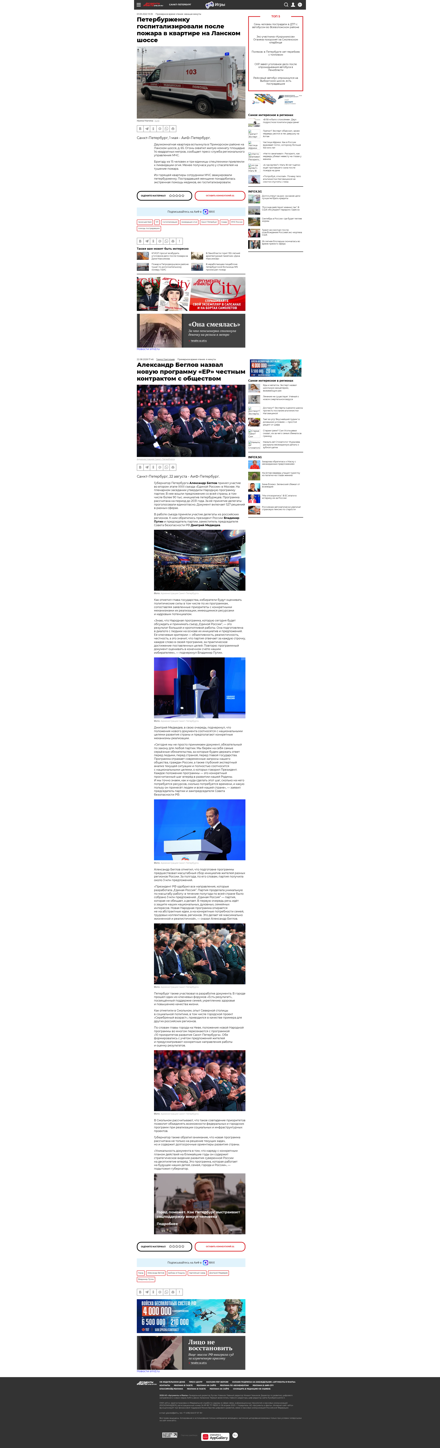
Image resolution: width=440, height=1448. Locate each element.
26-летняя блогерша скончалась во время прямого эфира (281, 242)
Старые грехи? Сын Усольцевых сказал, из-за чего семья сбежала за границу (282, 433)
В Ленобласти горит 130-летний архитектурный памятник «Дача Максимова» (223, 256)
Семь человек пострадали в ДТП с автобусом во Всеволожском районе (275, 26)
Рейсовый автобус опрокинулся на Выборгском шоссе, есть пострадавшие (275, 81)
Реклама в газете (183, 1385)
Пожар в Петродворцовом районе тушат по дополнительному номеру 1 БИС (170, 267)
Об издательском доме (172, 1382)
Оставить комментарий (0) (220, 196)
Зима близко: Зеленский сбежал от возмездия (281, 485)
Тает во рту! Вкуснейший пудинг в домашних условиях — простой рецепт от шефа (281, 422)
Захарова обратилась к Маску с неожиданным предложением (279, 462)
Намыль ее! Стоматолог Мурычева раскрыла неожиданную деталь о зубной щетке (281, 445)
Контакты (165, 1385)
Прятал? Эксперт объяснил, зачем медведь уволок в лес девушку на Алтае (281, 134)
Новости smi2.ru (148, 349)
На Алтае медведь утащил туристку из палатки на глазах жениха (281, 474)
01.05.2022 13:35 (145, 14)
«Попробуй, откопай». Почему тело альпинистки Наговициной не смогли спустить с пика (282, 179)
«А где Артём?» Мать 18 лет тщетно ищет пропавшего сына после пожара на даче (281, 168)
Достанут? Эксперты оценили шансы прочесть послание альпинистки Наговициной (283, 411)
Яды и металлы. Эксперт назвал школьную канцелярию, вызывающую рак (280, 388)
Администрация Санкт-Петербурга (156, 459)
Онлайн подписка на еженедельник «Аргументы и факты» (264, 1382)
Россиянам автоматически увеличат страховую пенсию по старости (281, 508)
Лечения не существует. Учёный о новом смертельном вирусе (281, 398)
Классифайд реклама (171, 1389)
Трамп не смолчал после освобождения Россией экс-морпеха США (282, 232)
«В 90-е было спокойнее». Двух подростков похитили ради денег (281, 121)
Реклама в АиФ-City (263, 1385)
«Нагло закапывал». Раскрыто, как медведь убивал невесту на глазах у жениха (282, 156)
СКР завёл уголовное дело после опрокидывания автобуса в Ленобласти (276, 67)
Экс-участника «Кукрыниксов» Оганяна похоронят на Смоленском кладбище (275, 39)
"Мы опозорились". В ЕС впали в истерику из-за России (279, 496)
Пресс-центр (195, 1382)
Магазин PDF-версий (217, 1382)
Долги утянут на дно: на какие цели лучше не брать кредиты (281, 197)
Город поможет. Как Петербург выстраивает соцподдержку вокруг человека (198, 1214)
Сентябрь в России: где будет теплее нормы (282, 219)
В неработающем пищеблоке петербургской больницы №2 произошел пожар (222, 267)
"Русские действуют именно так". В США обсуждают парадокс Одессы (281, 208)
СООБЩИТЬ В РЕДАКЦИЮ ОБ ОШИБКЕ (252, 1389)
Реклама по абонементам (234, 1385)
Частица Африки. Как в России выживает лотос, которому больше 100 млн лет (282, 145)
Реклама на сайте (206, 1385)
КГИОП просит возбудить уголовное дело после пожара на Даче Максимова (170, 256)
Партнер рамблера (189, 1435)
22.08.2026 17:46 (145, 359)
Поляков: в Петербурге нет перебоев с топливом (276, 53)
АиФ (157, 120)
